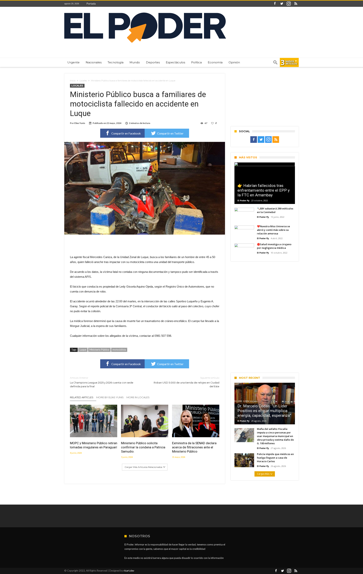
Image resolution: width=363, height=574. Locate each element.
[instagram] (289, 4)
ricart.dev (129, 570)
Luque (83, 349)
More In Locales (138, 397)
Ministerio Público (99, 349)
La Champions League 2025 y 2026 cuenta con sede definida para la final (101, 382)
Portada (91, 3)
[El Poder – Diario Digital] (145, 12)
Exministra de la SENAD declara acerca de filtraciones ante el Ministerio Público (194, 447)
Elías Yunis (79, 123)
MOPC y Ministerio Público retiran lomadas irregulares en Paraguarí (93, 445)
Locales (83, 80)
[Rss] (296, 4)
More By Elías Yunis (110, 397)
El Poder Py (243, 200)
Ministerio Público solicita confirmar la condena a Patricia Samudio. (143, 447)
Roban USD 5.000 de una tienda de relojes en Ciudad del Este (186, 382)
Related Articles (81, 397)
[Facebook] (275, 4)
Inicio (72, 80)
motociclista (119, 349)
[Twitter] (282, 4)
